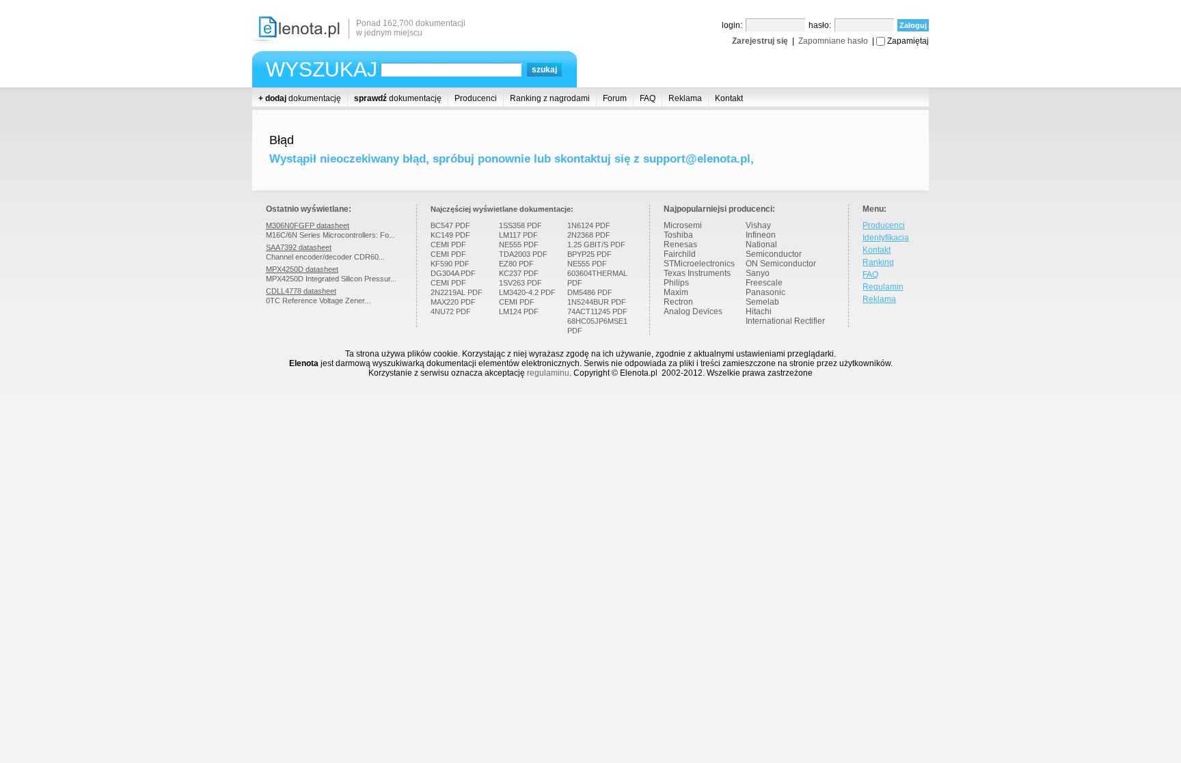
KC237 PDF (519, 273)
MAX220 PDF (453, 302)
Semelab (762, 302)
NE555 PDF (519, 244)
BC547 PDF (450, 225)
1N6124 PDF (588, 225)
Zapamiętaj (908, 41)
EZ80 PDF (516, 264)
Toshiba (678, 235)
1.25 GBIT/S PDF (596, 244)
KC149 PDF (450, 235)
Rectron (678, 302)
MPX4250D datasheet (302, 269)
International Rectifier (785, 321)
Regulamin (883, 287)
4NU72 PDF (451, 311)
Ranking (878, 262)
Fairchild (680, 254)
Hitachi (759, 311)
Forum (615, 98)
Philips (676, 283)
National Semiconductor (774, 249)
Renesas (680, 244)
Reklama (685, 98)
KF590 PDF (450, 264)
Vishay (758, 225)
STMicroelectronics (699, 263)
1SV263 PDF (520, 283)
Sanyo (758, 273)
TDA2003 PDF (523, 254)
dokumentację (299, 98)
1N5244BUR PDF (596, 302)
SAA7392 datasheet (298, 247)
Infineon (761, 235)
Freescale (764, 283)
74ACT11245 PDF (597, 311)
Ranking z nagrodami (550, 98)
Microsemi (683, 225)
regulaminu (548, 373)
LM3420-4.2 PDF (527, 292)
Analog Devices (693, 311)
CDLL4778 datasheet (301, 291)
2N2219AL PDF (457, 292)
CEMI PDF (448, 244)
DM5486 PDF (589, 292)
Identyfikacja (886, 237)
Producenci (475, 98)
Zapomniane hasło (833, 41)
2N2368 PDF (588, 235)
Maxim (676, 292)
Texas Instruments (697, 273)
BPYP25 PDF (589, 254)
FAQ (647, 98)
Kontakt (729, 98)
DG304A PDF (453, 273)
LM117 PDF (518, 235)
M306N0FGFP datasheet (307, 225)
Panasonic (765, 292)
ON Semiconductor (781, 263)
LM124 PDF (519, 311)
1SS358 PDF (520, 225)
